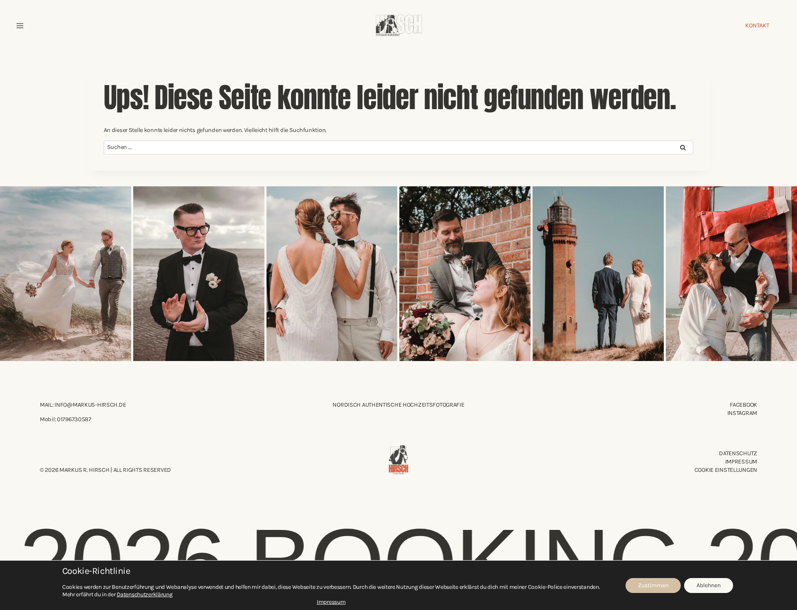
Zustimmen (653, 585)
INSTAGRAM (742, 413)
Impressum (741, 461)
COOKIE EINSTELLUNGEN (725, 469)
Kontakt (757, 25)
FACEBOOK (743, 404)
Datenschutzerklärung (144, 594)
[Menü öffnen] (20, 26)
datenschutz (738, 453)
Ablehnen (709, 585)
